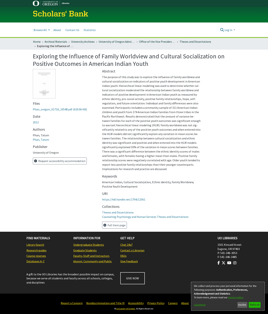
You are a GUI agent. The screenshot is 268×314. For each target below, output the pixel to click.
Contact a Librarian (132, 250)
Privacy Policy (155, 303)
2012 (36, 122)
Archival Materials (56, 41)
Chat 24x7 (126, 244)
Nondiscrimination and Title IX (105, 303)
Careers (173, 303)
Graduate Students (85, 250)
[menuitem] (41, 30)
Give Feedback (129, 261)
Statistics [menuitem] (90, 30)
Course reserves (36, 256)
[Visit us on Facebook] (218, 263)
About (185, 303)
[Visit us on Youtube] (229, 263)
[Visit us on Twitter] (223, 263)
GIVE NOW (132, 278)
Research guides (36, 250)
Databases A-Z (35, 261)
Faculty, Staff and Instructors (91, 256)
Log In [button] (228, 30)
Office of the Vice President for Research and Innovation (157, 41)
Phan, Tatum (41, 139)
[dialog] (227, 296)
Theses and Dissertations (195, 41)
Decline (242, 304)
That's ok (254, 304)
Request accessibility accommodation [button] (62, 161)
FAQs (123, 256)
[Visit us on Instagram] (234, 263)
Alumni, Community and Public (92, 261)
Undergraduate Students (88, 244)
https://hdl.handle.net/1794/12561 (123, 199)
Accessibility (136, 303)
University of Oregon (125, 308)
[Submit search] (222, 30)
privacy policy (235, 297)
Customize (200, 304)
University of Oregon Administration (117, 41)
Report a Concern (72, 303)
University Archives (83, 41)
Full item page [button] (116, 225)
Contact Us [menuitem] (72, 30)
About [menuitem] (57, 30)
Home (37, 41)
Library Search (35, 244)
